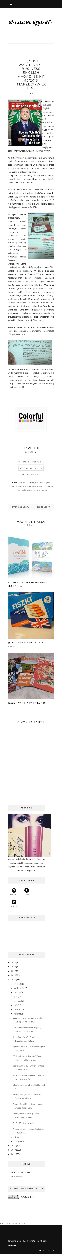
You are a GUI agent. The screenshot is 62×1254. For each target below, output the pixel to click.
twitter (14, 906)
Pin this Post (33, 474)
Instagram (14, 895)
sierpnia (17, 992)
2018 (13, 966)
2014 (13, 1145)
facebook (26, 895)
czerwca (17, 1001)
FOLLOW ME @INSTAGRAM (13, 1223)
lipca (16, 996)
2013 (13, 1150)
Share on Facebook (31, 462)
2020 (13, 962)
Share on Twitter (33, 468)
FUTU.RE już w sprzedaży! (24, 1123)
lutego (16, 1137)
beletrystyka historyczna (20, 1172)
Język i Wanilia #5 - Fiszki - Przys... (26, 644)
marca (16, 1013)
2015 (13, 979)
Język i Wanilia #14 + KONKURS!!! (29, 702)
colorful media (24, 486)
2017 (13, 971)
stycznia (17, 1141)
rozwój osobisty (40, 490)
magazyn (49, 486)
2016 (13, 975)
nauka (17, 490)
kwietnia (17, 1009)
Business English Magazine (47, 108)
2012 (13, 1154)
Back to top (45, 1250)
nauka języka (26, 490)
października (19, 988)
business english (26, 482)
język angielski (38, 486)
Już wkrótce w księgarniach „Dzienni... (27, 584)
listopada (18, 983)
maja (16, 1005)
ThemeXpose (33, 1241)
